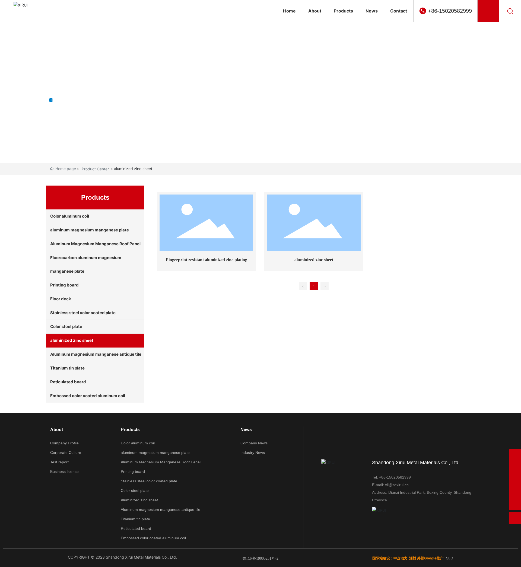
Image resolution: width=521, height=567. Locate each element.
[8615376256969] (515, 455)
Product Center (95, 169)
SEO (449, 558)
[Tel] (515, 492)
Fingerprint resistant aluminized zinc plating (206, 259)
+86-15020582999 (450, 11)
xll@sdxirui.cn (397, 485)
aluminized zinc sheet (313, 259)
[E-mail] (515, 467)
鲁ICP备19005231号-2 (260, 558)
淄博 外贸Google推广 (426, 558)
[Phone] (515, 480)
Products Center (91, 82)
